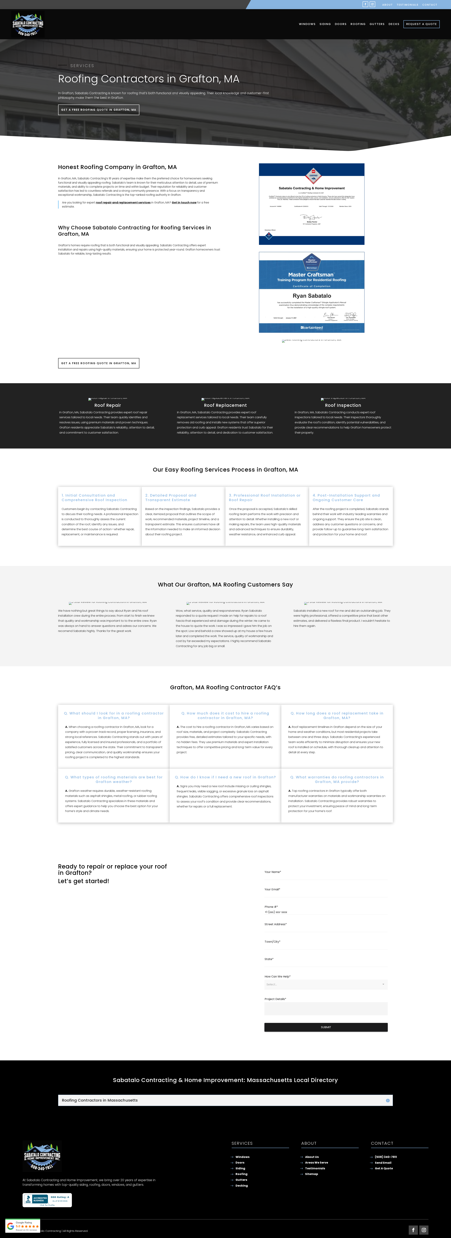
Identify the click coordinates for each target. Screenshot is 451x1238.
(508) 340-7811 (386, 1157)
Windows (307, 24)
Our (158, 470)
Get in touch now (184, 202)
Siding (325, 24)
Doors (341, 24)
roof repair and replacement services (123, 202)
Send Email (383, 1163)
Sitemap (311, 1174)
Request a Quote (421, 24)
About (387, 5)
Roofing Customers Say (258, 584)
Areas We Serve (316, 1163)
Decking (242, 1186)
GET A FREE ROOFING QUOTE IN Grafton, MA (98, 110)
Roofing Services (183, 227)
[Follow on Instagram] (372, 4)
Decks (394, 24)
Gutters (377, 24)
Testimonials (407, 5)
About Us (312, 1157)
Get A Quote (384, 1168)
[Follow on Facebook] (365, 4)
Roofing (358, 24)
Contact (429, 5)
